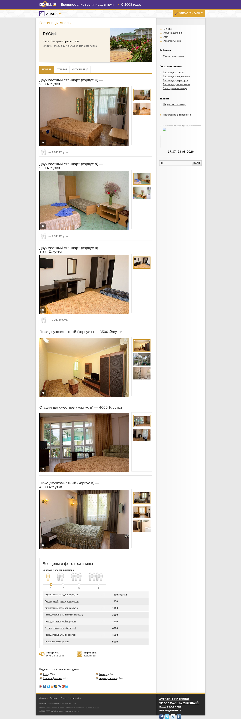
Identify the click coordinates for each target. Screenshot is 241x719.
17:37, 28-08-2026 (181, 151)
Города (60, 14)
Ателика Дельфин (52, 678)
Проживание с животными (177, 114)
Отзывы (62, 69)
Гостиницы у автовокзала (176, 84)
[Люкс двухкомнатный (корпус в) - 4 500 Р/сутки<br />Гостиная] (141, 512)
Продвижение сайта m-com (51, 708)
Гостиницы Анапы (55, 23)
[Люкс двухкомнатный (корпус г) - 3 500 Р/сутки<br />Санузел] (141, 373)
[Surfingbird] (67, 686)
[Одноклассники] (52, 686)
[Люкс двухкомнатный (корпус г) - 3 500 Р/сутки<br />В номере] (141, 345)
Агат (45, 674)
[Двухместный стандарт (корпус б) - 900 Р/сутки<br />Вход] (141, 95)
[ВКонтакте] (45, 686)
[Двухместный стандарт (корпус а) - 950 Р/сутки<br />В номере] (141, 179)
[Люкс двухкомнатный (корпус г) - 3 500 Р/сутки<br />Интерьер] (141, 359)
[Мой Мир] (56, 686)
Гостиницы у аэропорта (175, 80)
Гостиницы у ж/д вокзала (176, 76)
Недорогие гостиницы (174, 104)
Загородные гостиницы (175, 88)
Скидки (42, 698)
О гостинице (80, 69)
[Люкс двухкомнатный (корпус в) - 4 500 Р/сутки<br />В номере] (141, 498)
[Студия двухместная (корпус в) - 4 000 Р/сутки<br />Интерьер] (141, 435)
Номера (46, 69)
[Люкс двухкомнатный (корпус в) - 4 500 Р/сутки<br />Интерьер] (141, 526)
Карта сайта (75, 698)
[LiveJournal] (59, 686)
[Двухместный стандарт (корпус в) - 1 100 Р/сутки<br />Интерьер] (141, 263)
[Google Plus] (63, 686)
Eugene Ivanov (92, 708)
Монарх (103, 674)
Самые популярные (173, 56)
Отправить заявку (191, 13)
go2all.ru (47, 4)
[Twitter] (48, 686)
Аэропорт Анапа (108, 678)
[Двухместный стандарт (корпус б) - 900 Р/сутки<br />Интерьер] (141, 109)
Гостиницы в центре (173, 72)
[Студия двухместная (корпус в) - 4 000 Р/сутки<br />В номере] (141, 421)
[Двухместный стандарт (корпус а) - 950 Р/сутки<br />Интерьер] (141, 193)
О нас (63, 698)
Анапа (52, 14)
